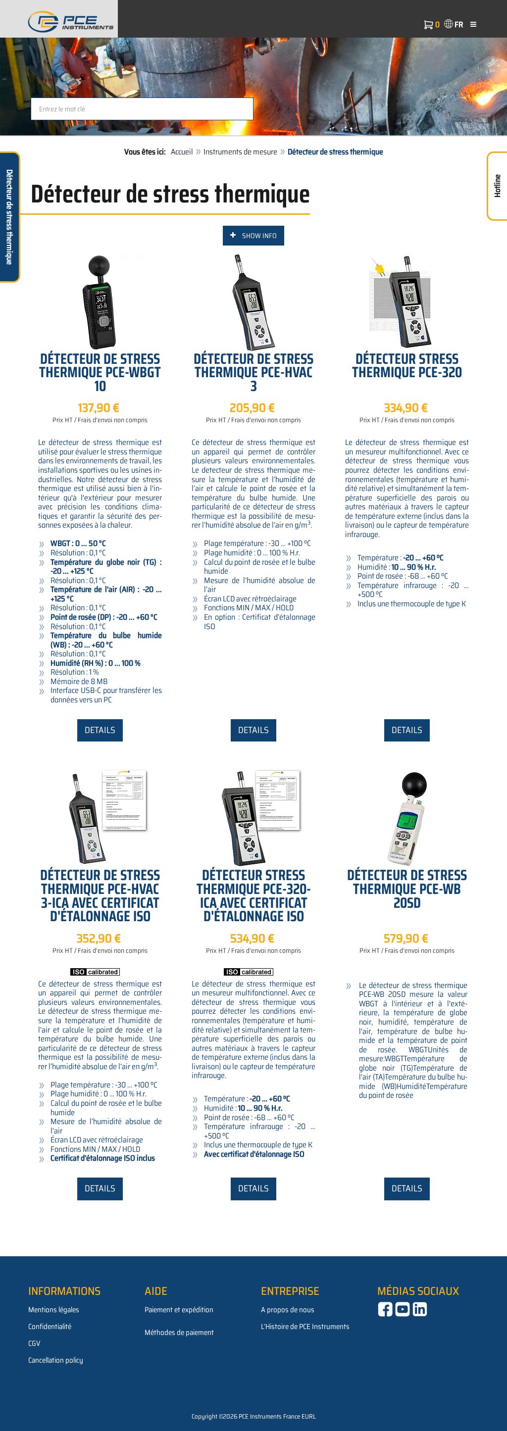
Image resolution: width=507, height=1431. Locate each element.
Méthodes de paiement (179, 1332)
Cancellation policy (55, 1360)
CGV (34, 1343)
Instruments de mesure (240, 152)
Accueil (182, 152)
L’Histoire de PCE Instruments (305, 1326)
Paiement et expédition (179, 1310)
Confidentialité (49, 1326)
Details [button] (100, 730)
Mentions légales (53, 1310)
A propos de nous (287, 1310)
